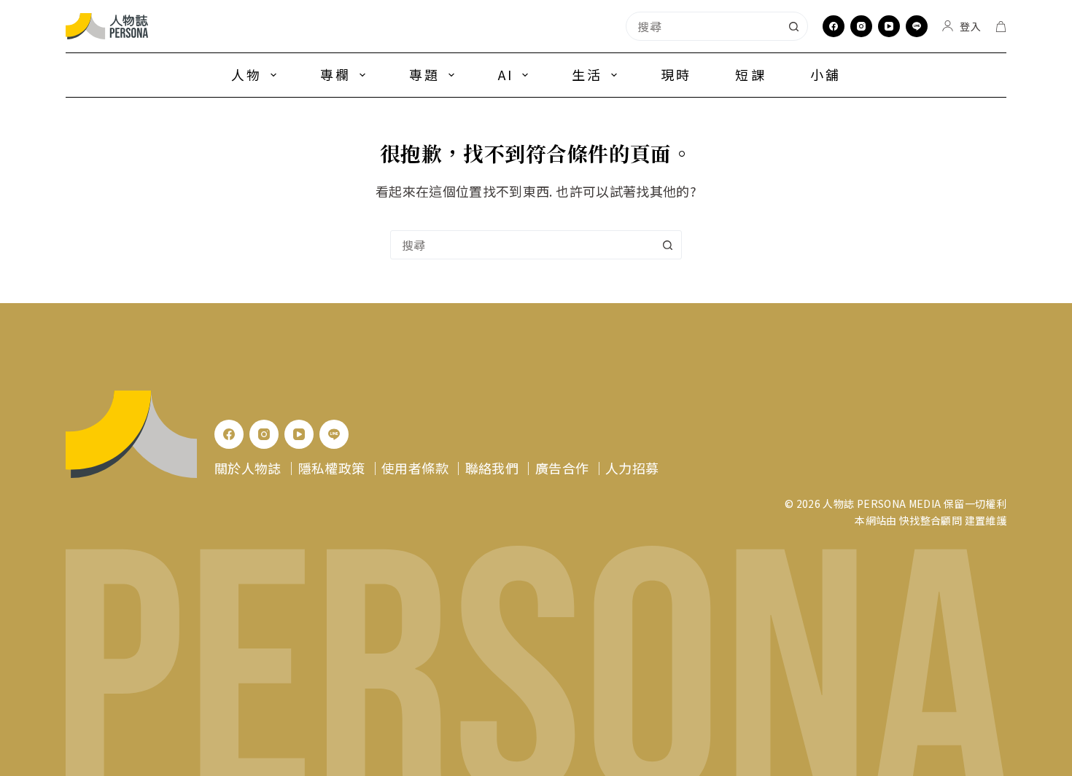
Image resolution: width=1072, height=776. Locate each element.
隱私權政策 (331, 467)
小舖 (825, 74)
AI (505, 74)
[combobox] (703, 26)
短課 (750, 74)
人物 (246, 74)
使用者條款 (414, 467)
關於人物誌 (247, 467)
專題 (424, 74)
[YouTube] (889, 26)
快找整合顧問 (930, 520)
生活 (587, 74)
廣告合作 (562, 467)
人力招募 (632, 467)
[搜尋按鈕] (793, 26)
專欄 (335, 74)
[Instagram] (861, 26)
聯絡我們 (491, 467)
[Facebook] (833, 26)
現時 (676, 74)
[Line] (917, 26)
